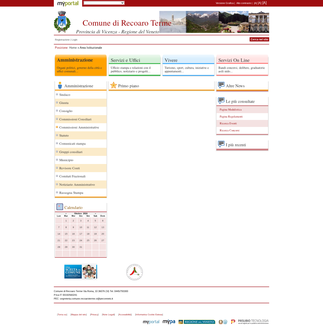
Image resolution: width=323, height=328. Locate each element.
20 (103, 234)
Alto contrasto (243, 3)
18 (88, 234)
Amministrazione (75, 59)
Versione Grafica (225, 3)
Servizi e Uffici (125, 60)
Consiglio (66, 111)
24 (81, 240)
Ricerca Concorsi (230, 130)
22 (66, 240)
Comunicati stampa (72, 143)
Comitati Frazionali (72, 176)
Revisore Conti (69, 168)
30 (73, 247)
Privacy (94, 314)
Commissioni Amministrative (79, 127)
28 (59, 247)
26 (95, 240)
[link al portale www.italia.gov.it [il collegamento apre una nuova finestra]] (223, 323)
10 (81, 227)
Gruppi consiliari (70, 152)
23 (73, 240)
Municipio (66, 160)
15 (66, 234)
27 (103, 240)
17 (81, 234)
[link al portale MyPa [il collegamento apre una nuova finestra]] (169, 323)
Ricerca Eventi (228, 123)
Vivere (171, 60)
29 (66, 247)
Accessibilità (125, 314)
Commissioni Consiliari (75, 119)
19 (95, 234)
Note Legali (108, 314)
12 (95, 227)
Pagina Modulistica (231, 109)
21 (59, 240)
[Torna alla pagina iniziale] (62, 22)
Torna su (62, 314)
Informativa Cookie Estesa (149, 314)
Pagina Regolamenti (231, 116)
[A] (255, 3)
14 (59, 234)
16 (73, 234)
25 (88, 240)
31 (81, 247)
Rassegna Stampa (71, 192)
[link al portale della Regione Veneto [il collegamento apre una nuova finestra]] (196, 323)
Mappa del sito (78, 314)
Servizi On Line (234, 60)
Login (74, 39)
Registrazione (62, 39)
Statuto (64, 135)
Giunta (64, 102)
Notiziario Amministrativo (77, 184)
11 (88, 227)
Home (73, 47)
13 (103, 227)
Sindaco (64, 94)
